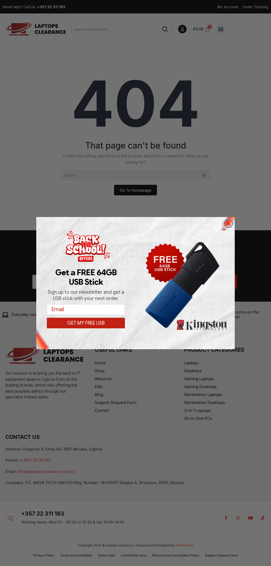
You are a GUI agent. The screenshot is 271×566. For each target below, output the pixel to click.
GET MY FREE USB (86, 323)
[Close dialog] (228, 223)
